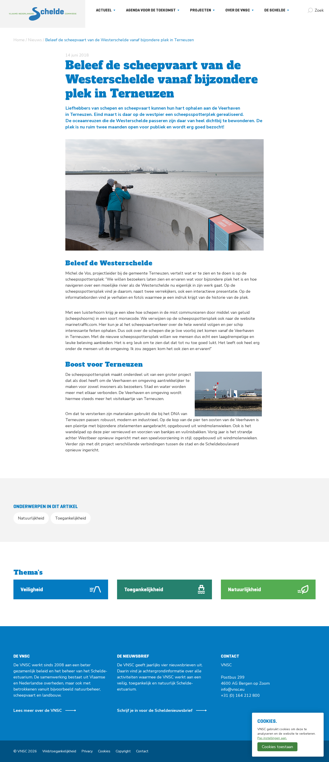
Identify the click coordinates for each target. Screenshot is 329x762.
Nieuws (35, 40)
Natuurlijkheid (31, 518)
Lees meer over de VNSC (37, 710)
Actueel (104, 10)
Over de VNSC (237, 10)
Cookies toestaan (277, 746)
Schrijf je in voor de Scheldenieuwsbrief (154, 710)
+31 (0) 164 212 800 (240, 695)
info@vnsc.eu (233, 689)
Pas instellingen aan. (272, 738)
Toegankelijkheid (70, 518)
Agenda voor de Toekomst (151, 10)
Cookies (104, 751)
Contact (142, 751)
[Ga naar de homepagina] (42, 14)
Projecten (200, 10)
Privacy (87, 751)
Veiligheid (32, 589)
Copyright (123, 751)
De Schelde (274, 10)
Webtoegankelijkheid (59, 751)
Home (19, 40)
